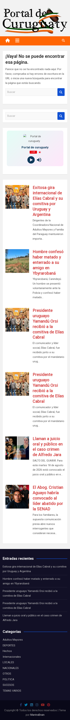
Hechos (7, 651)
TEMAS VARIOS (12, 690)
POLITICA (8, 679)
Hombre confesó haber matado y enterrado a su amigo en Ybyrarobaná (48, 262)
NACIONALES (11, 668)
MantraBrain (37, 714)
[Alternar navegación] (17, 40)
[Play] (31, 160)
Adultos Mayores (13, 639)
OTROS (7, 673)
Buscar (61, 92)
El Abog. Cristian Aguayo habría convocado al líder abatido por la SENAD (48, 498)
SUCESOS (8, 685)
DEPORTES (9, 645)
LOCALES (8, 662)
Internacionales (12, 656)
